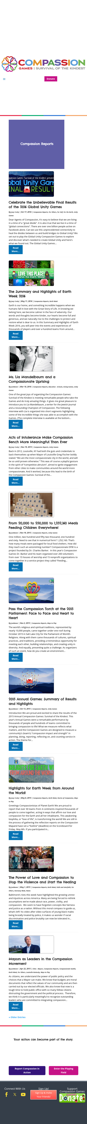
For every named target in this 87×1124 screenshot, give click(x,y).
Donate (51, 78)
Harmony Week (19, 891)
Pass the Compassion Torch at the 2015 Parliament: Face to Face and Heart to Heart (41, 613)
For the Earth (68, 212)
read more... (16, 249)
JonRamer (14, 387)
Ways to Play (51, 623)
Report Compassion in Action (27, 1070)
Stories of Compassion (65, 798)
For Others (52, 212)
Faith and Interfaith (64, 887)
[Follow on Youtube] (23, 1094)
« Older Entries (17, 1017)
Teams (28, 891)
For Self (60, 212)
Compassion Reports (40, 212)
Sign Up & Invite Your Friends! (43, 1094)
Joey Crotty (15, 212)
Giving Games (68, 387)
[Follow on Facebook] (6, 1094)
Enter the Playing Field (63, 1070)
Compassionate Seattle (67, 969)
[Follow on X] (15, 1094)
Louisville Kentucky (33, 972)
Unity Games (53, 447)
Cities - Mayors (38, 969)
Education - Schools (55, 387)
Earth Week (54, 301)
